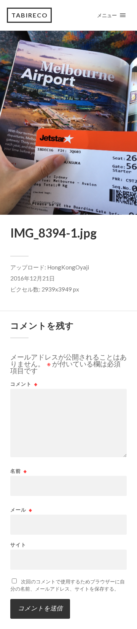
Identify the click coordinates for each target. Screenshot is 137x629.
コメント (24, 384)
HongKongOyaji (68, 267)
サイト (18, 544)
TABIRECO (29, 15)
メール (21, 509)
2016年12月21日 (32, 278)
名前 (18, 471)
